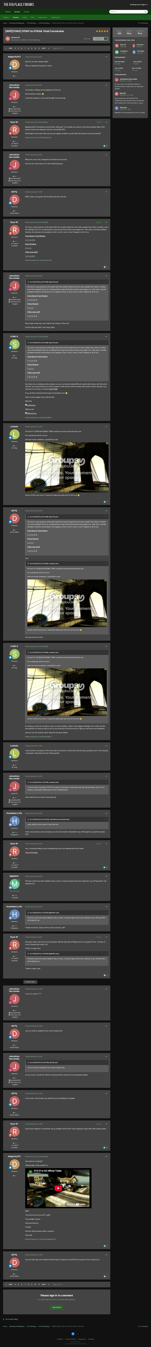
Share (87, 39)
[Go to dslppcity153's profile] (15, 65)
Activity (26, 12)
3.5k (15, 832)
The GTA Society (31, 852)
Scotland (14, 898)
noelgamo (124, 51)
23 (15, 446)
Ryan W (17, 37)
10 (35, 48)
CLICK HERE (53, 389)
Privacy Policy (71, 1339)
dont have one (16, 111)
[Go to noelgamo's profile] (117, 52)
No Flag (14, 358)
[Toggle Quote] (28, 282)
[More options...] (106, 57)
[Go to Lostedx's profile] (15, 434)
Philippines (14, 835)
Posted (33, 57)
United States (14, 213)
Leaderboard (55, 17)
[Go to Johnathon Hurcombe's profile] (15, 95)
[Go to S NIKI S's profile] (15, 344)
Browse (17, 12)
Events (25, 17)
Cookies (91, 1339)
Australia (14, 146)
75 (15, 141)
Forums (16, 17)
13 (15, 211)
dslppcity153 (14, 57)
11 (39, 48)
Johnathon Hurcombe (14, 86)
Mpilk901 (14, 876)
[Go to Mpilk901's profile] (15, 884)
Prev (10, 48)
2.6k (15, 895)
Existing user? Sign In (138, 4)
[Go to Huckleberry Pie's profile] (15, 821)
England (14, 113)
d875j (14, 192)
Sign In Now (56, 1307)
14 (15, 76)
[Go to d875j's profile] (15, 200)
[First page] (6, 48)
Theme (60, 1339)
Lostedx (14, 426)
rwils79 (15, 143)
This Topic (136, 12)
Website (8, 12)
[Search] (145, 11)
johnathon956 (15, 109)
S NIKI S (14, 336)
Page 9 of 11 (57, 48)
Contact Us (82, 1339)
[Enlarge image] (43, 94)
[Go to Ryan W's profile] (7, 38)
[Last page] (48, 48)
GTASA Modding (34, 40)
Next (44, 48)
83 (15, 107)
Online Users (42, 17)
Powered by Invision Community (75, 1344)
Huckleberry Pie (14, 813)
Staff (32, 17)
